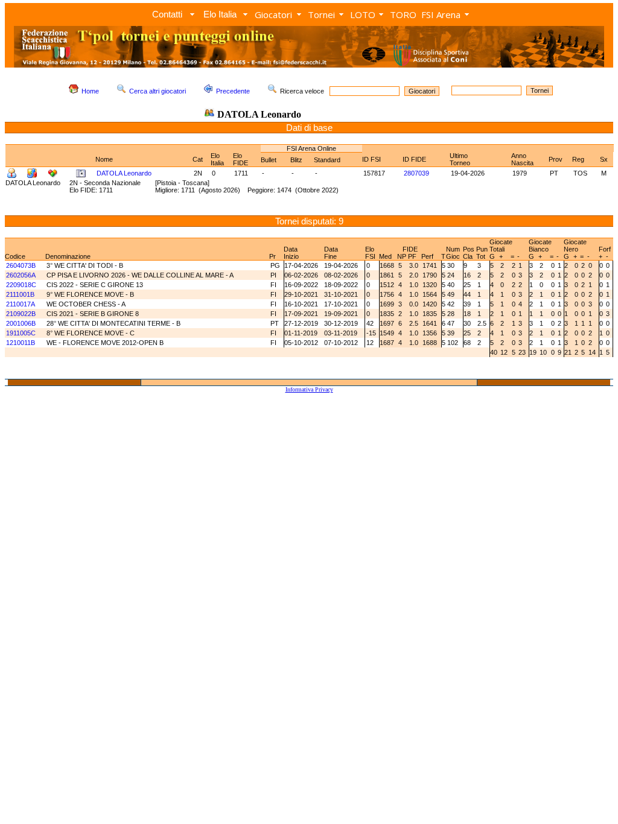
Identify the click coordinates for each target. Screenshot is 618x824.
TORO (403, 14)
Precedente (233, 91)
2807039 (416, 173)
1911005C (21, 333)
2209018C (21, 284)
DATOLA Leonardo (124, 173)
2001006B (21, 323)
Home (90, 91)
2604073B (21, 265)
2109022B (21, 313)
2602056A (21, 275)
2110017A (20, 304)
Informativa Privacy (309, 389)
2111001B (20, 294)
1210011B (20, 342)
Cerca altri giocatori (157, 91)
